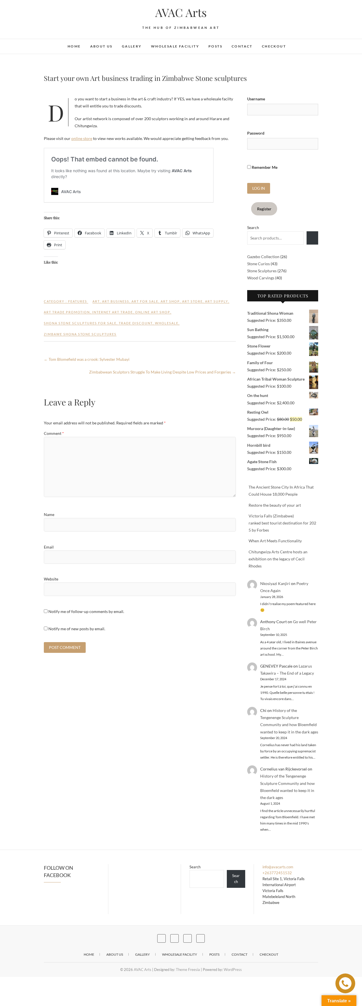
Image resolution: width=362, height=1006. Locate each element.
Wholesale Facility (175, 46)
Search (253, 227)
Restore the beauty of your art (275, 505)
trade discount (136, 323)
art (96, 301)
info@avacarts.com (277, 867)
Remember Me (264, 167)
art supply (216, 301)
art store (192, 301)
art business (115, 301)
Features (77, 301)
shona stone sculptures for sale (80, 323)
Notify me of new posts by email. (76, 628)
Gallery (132, 46)
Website (51, 579)
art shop (170, 301)
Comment (54, 433)
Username (256, 98)
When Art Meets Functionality (275, 540)
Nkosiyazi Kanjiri (275, 583)
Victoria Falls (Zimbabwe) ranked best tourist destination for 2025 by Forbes (282, 522)
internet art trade (112, 312)
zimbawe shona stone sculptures (80, 334)
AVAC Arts (181, 12)
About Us (101, 46)
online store (81, 138)
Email (49, 547)
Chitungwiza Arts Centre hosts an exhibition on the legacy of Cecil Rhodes (278, 558)
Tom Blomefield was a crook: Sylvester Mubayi (87, 359)
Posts (215, 46)
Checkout (274, 46)
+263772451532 (277, 873)
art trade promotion (67, 312)
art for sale (145, 301)
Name (49, 514)
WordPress (233, 969)
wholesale (166, 323)
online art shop (152, 312)
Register (264, 208)
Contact (242, 46)
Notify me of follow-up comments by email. (86, 611)
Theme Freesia (188, 969)
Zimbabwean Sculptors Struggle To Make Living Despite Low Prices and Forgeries (162, 372)
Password (255, 133)
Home (74, 46)
